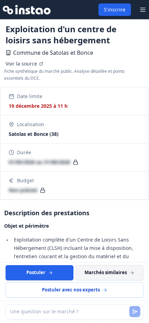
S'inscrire (114, 9)
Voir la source (21, 63)
